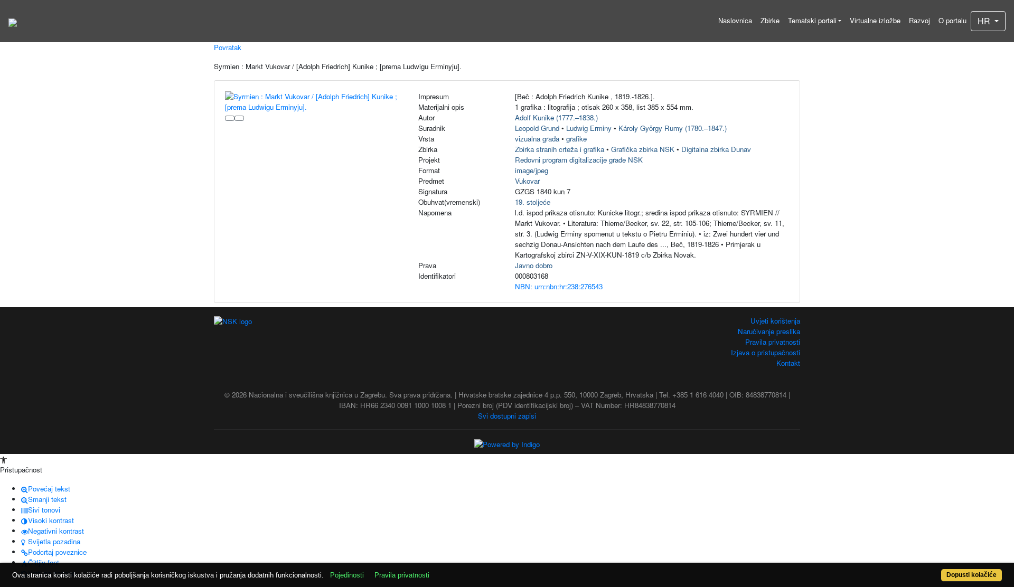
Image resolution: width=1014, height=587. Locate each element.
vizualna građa (537, 139)
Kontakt (788, 363)
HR (985, 21)
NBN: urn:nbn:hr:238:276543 (559, 286)
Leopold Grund (537, 128)
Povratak (227, 47)
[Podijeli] (239, 118)
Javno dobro (533, 265)
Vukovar (527, 181)
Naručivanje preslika (769, 331)
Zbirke (770, 20)
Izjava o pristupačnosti (765, 352)
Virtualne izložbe (875, 20)
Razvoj (919, 20)
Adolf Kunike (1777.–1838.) (556, 117)
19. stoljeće (532, 202)
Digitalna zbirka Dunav (716, 149)
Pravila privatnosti (772, 342)
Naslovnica (735, 20)
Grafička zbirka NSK (642, 149)
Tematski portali (812, 20)
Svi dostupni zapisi (507, 416)
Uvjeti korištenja (775, 321)
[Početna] (12, 21)
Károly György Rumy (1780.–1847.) (672, 128)
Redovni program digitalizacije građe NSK (579, 160)
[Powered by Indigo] (507, 444)
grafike (576, 139)
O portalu (952, 20)
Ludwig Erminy (589, 128)
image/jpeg (531, 170)
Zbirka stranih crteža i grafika (559, 149)
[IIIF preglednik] (229, 118)
